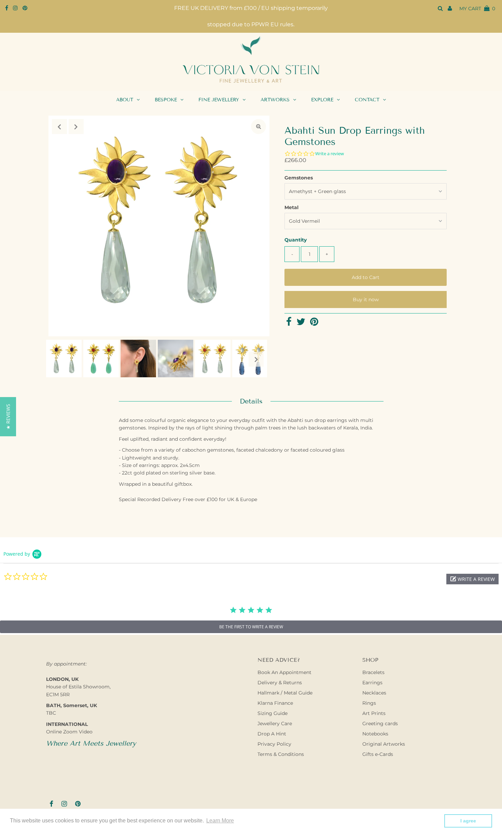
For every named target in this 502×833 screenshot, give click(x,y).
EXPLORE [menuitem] (322, 100)
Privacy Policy (274, 744)
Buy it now (366, 299)
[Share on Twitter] (300, 323)
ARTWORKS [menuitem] (275, 100)
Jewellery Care (274, 723)
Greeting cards (380, 723)
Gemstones (298, 178)
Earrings (372, 682)
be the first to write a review (251, 627)
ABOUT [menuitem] (124, 100)
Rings (369, 703)
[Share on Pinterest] (314, 323)
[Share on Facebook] (289, 323)
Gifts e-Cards (377, 754)
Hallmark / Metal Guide (284, 693)
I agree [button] (468, 820)
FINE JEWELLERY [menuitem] (218, 100)
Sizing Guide (272, 713)
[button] (472, 579)
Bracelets (373, 672)
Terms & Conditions (280, 754)
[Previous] (59, 126)
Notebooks (375, 734)
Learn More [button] (220, 820)
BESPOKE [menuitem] (166, 100)
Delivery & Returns (279, 682)
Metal (291, 207)
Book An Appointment (284, 672)
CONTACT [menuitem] (367, 100)
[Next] (76, 126)
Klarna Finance (275, 703)
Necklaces (374, 693)
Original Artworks (383, 744)
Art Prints (374, 713)
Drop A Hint (271, 734)
